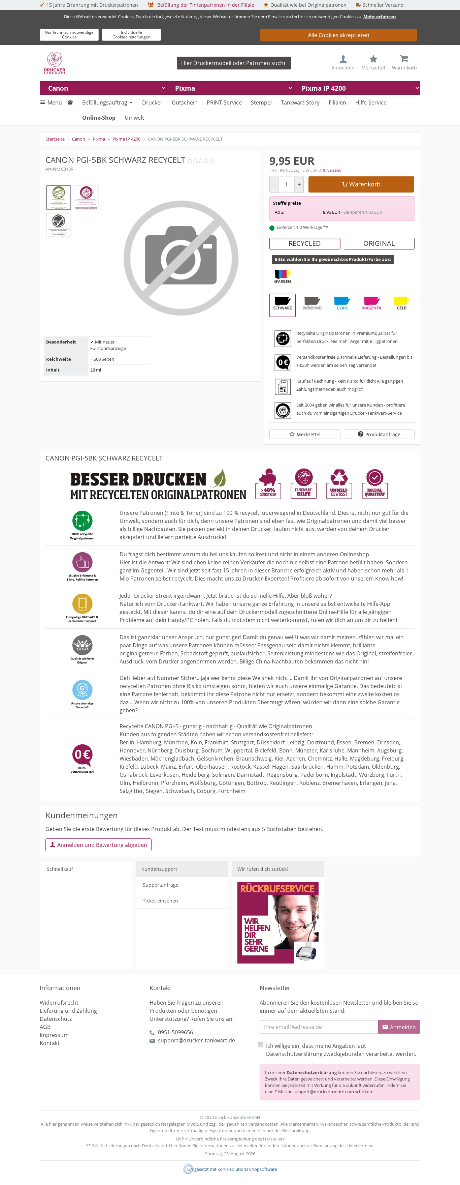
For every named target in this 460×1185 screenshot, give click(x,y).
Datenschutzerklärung (312, 1072)
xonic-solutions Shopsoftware (247, 1169)
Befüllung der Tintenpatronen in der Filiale (205, 5)
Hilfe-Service (371, 102)
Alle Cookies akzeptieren (338, 35)
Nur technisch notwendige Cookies (69, 34)
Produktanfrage (382, 434)
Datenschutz (56, 1019)
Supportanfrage (160, 885)
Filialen (337, 102)
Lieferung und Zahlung (68, 1010)
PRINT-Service (224, 102)
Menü (54, 102)
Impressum (54, 1035)
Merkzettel (309, 434)
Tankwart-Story (300, 102)
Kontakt (50, 1043)
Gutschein (185, 102)
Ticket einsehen (160, 900)
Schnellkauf (60, 869)
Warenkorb (365, 184)
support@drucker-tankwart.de (196, 1040)
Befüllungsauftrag (104, 102)
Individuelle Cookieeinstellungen (131, 34)
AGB (45, 1027)
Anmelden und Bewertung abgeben (102, 845)
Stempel (261, 102)
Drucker (152, 102)
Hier (173, 1146)
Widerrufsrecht (59, 1002)
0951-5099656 (175, 1032)
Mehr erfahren (379, 16)
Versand (334, 170)
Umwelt (134, 117)
